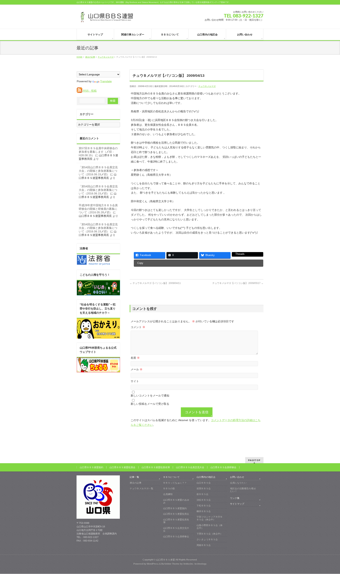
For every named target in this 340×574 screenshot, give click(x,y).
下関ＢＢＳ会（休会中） (210, 533)
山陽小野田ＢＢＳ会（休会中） (210, 526)
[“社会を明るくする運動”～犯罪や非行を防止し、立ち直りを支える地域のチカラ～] (98, 336)
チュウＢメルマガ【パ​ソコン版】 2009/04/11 (155, 283)
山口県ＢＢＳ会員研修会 (223, 467)
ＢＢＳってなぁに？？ (175, 482)
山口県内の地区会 (206, 477)
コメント (138, 327)
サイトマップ (237, 503)
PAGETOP (254, 460)
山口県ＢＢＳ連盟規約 (91, 467)
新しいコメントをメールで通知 (150, 395)
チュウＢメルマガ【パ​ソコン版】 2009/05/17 (237, 283)
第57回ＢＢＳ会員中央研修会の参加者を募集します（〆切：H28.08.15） (98, 152)
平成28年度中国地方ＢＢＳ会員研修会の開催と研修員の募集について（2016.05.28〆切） (98, 209)
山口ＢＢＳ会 (204, 482)
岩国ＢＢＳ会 (204, 488)
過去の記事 (135, 482)
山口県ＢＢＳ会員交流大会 (190, 467)
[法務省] (94, 263)
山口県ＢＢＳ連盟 (165, 559)
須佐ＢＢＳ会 (204, 499)
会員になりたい (238, 482)
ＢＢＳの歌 (169, 488)
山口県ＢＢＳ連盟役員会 (122, 467)
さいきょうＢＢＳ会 (207, 539)
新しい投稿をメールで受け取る (150, 403)
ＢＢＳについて (171, 477)
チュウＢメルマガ (207, 86)
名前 (135, 357)
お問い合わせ (237, 477)
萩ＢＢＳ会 (202, 494)
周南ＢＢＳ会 (204, 545)
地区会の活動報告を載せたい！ (243, 490)
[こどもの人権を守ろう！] (98, 293)
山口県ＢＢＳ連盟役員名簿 (155, 467)
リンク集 (234, 498)
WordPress (153, 563)
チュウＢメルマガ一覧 (141, 488)
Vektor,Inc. (188, 563)
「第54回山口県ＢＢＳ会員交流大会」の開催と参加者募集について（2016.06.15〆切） (98, 171)
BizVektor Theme (170, 563)
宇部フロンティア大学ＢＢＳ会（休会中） (210, 518)
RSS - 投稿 (89, 90)
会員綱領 (168, 494)
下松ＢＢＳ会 (204, 505)
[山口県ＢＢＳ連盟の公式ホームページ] (106, 18)
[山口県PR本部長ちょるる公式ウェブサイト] (98, 370)
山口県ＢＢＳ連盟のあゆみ (176, 501)
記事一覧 (134, 477)
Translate (106, 81)
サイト (135, 381)
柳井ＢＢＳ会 (204, 511)
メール (136, 369)
